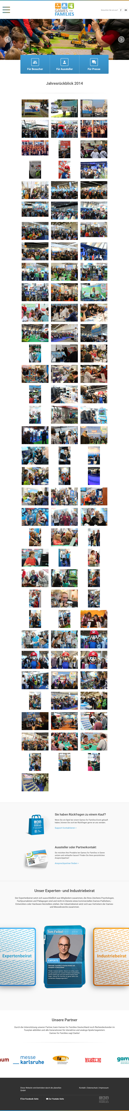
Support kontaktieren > (66, 828)
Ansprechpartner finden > (67, 863)
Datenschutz (92, 1088)
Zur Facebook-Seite (30, 1099)
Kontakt (82, 1088)
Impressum (104, 1088)
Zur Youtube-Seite (56, 1099)
